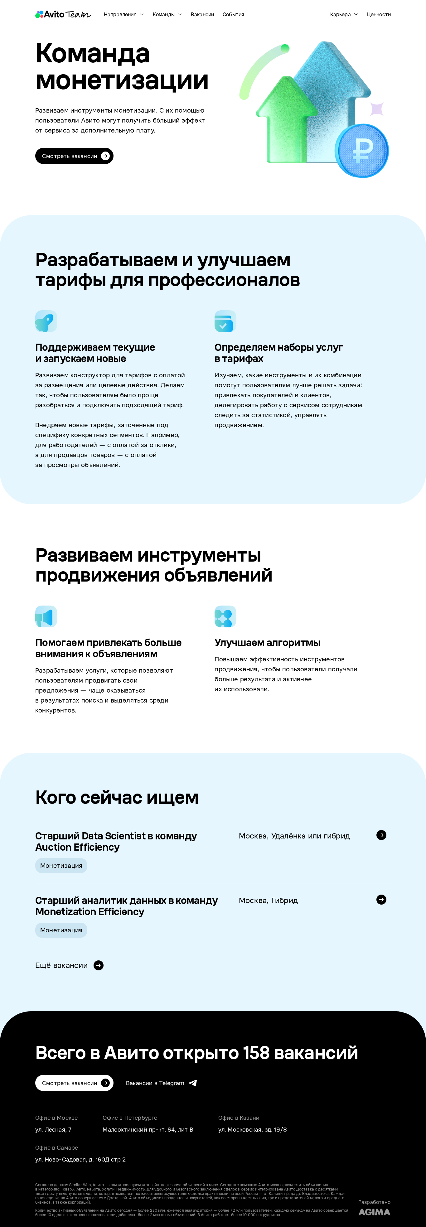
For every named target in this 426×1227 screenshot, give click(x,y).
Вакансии (202, 14)
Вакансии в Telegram (155, 1083)
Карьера (340, 14)
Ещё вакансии (62, 965)
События (233, 14)
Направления (120, 14)
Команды (164, 14)
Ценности (379, 14)
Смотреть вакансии (69, 156)
